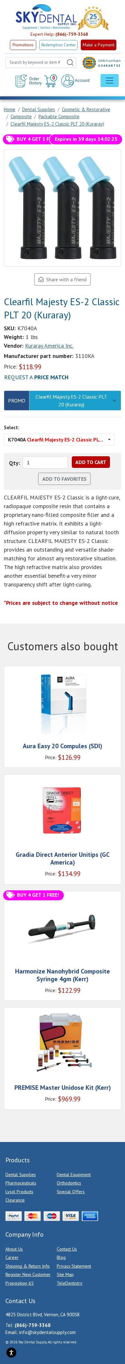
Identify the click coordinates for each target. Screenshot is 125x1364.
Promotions (23, 45)
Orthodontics (69, 1183)
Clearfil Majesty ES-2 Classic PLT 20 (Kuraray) (71, 400)
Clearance (15, 1200)
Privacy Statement (74, 1266)
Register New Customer (28, 1274)
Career (12, 1257)
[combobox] (40, 62)
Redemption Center (58, 45)
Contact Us (67, 1249)
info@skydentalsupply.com (47, 1332)
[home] (46, 16)
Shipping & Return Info (27, 1266)
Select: (11, 427)
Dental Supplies (20, 1174)
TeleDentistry (69, 1283)
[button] (51, 80)
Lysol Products (19, 1192)
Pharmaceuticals (20, 1183)
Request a (36, 377)
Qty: (14, 463)
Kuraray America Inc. (49, 345)
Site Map (65, 1274)
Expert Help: (59, 34)
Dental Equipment (74, 1174)
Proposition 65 (19, 1283)
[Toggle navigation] (110, 80)
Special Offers (71, 1192)
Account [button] (82, 80)
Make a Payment (98, 45)
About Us (14, 1249)
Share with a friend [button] (65, 279)
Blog (61, 1257)
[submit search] (70, 62)
